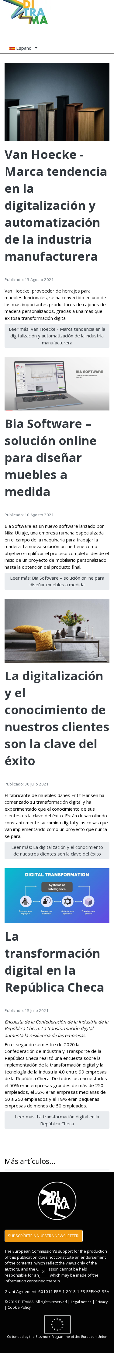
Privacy (101, 1301)
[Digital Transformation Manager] (25, 12)
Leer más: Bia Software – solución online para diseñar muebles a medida (57, 581)
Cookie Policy (19, 1307)
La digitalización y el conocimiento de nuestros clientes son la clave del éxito (57, 718)
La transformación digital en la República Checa (54, 961)
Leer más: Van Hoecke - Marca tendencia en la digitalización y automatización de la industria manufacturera (57, 336)
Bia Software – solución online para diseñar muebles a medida (51, 457)
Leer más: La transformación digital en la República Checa (57, 1120)
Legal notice (81, 1301)
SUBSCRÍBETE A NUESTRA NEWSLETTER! (43, 1235)
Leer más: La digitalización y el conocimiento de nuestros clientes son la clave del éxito (57, 850)
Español (24, 48)
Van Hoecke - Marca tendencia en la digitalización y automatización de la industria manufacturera (56, 205)
